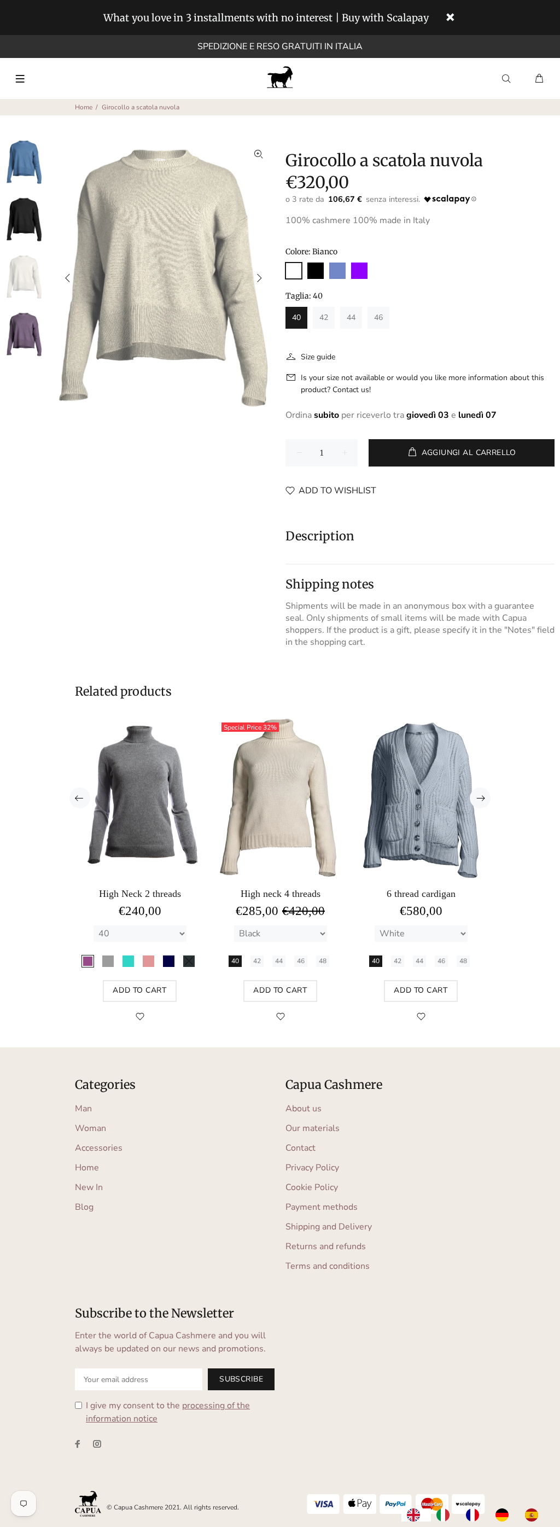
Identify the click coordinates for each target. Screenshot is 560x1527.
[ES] (534, 1515)
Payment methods (321, 1207)
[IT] (445, 1515)
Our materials (312, 1128)
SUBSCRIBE (241, 1379)
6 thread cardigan (421, 893)
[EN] (416, 1515)
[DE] (505, 1515)
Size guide (318, 357)
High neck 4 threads (280, 893)
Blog (84, 1207)
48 (322, 961)
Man (83, 1109)
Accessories (98, 1148)
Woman (90, 1128)
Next (258, 277)
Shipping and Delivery (328, 1227)
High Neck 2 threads (140, 893)
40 (296, 317)
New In (89, 1187)
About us (303, 1109)
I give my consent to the (168, 1412)
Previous (67, 277)
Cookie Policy (311, 1187)
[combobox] (416, 1515)
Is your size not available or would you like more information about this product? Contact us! (422, 383)
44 (351, 317)
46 (378, 317)
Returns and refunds (325, 1246)
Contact (300, 1148)
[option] (445, 1515)
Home (83, 107)
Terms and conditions (327, 1266)
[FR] (475, 1515)
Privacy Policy (312, 1168)
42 (323, 317)
